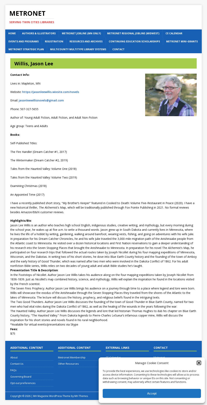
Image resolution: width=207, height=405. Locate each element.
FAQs (13, 370)
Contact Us (16, 363)
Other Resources (68, 363)
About (14, 357)
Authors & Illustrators (39, 33)
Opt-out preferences (23, 383)
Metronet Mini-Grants (182, 41)
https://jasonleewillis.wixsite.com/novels (50, 92)
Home (12, 33)
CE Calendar (174, 33)
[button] (199, 363)
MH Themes (81, 396)
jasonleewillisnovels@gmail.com (41, 100)
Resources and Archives (86, 41)
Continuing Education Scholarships (134, 41)
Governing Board (20, 376)
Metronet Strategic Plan (26, 49)
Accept (151, 393)
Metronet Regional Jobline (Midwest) (133, 33)
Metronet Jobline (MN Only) (81, 33)
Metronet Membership (72, 357)
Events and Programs (23, 41)
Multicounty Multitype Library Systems (78, 49)
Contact (118, 49)
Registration (54, 41)
